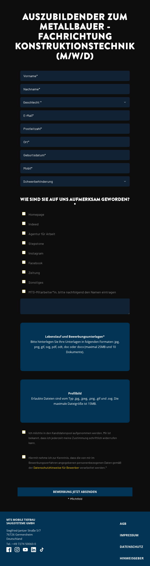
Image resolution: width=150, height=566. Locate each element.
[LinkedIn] (33, 549)
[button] (75, 347)
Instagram (36, 253)
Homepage (36, 214)
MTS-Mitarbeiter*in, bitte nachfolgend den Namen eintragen (72, 292)
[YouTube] (25, 549)
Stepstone (36, 243)
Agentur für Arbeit (42, 234)
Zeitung (34, 273)
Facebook (35, 263)
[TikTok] (41, 549)
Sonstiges (36, 282)
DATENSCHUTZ (131, 547)
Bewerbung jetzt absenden (75, 492)
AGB (123, 523)
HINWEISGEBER (132, 558)
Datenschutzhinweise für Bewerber (56, 467)
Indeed (34, 224)
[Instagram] (17, 549)
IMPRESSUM (129, 535)
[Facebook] (8, 549)
